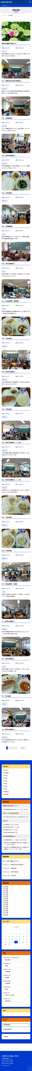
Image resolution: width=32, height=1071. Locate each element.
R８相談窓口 (11, 824)
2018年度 (5, 903)
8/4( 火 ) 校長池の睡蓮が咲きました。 (11, 861)
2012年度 (5, 915)
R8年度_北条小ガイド (10, 830)
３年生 (5, 781)
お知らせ (6, 770)
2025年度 (5, 889)
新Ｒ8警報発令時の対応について (16, 809)
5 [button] (14, 748)
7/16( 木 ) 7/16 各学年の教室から (10, 872)
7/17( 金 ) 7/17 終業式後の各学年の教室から (13, 864)
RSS (6, 1036)
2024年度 (5, 891)
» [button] (25, 748)
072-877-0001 (9, 1061)
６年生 (5, 789)
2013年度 (5, 913)
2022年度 (5, 895)
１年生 (5, 775)
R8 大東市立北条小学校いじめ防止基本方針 (16, 817)
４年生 (5, 783)
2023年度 (5, 893)
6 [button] (16, 748)
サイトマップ (6, 1065)
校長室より (6, 773)
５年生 (5, 786)
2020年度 (5, 899)
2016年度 (5, 907)
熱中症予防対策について (11, 827)
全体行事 (6, 794)
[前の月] (4, 927)
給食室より (6, 791)
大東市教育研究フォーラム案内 (15, 840)
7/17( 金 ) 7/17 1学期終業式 (9, 868)
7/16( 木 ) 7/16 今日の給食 (9, 875)
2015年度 (5, 909)
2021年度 (5, 897)
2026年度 (5, 887)
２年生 (5, 778)
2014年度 (5, 911)
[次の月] (27, 927)
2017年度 (5, 905)
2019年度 (5, 901)
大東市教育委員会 (7, 1029)
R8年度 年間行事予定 (10, 832)
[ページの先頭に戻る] (30, 1069)
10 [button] (23, 748)
